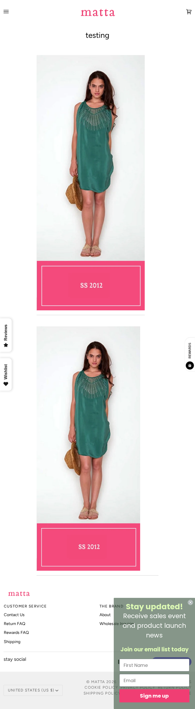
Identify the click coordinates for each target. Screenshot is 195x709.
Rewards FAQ (16, 632)
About (105, 614)
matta (98, 682)
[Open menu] (11, 11)
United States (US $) (31, 690)
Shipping (12, 641)
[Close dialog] (190, 602)
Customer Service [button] (25, 606)
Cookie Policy (101, 687)
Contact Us (14, 614)
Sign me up (154, 695)
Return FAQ (14, 623)
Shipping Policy (102, 693)
